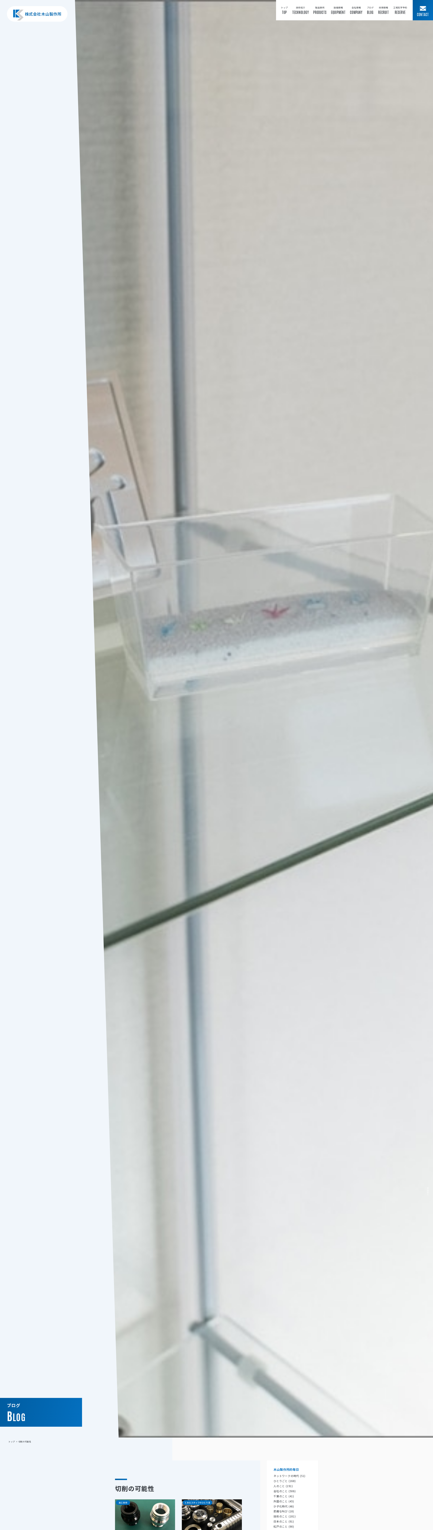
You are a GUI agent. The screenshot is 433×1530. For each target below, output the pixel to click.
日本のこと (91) (284, 1522)
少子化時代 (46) (284, 1506)
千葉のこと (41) (284, 1496)
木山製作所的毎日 (286, 1469)
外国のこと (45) (284, 1501)
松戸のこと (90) (284, 1527)
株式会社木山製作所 (43, 14)
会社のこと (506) (285, 1491)
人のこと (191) (283, 1486)
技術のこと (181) (285, 1516)
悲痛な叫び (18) (284, 1511)
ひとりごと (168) (285, 1481)
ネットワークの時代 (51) (289, 1476)
